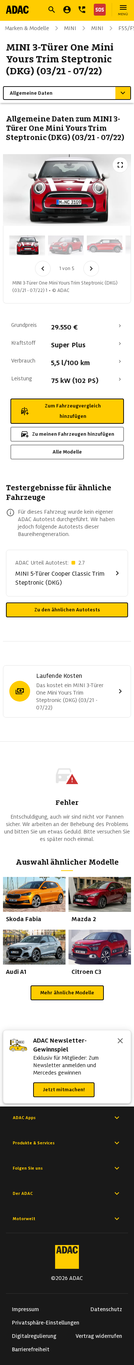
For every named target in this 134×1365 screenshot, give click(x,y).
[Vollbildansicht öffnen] (120, 165)
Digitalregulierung (34, 1336)
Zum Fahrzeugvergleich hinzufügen (73, 411)
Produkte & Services (34, 1142)
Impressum (25, 1309)
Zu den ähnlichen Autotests (67, 610)
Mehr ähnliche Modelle (67, 992)
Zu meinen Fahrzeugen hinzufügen (73, 434)
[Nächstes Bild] (91, 268)
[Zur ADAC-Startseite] (17, 10)
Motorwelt (24, 1218)
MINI (70, 28)
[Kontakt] (81, 9)
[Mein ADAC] (67, 9)
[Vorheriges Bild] (43, 268)
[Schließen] (120, 1041)
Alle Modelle (67, 452)
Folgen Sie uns (28, 1168)
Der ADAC (23, 1193)
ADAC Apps (24, 1117)
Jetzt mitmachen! (64, 1089)
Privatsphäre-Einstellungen (45, 1322)
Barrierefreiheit (31, 1349)
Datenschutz (106, 1309)
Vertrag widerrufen (99, 1336)
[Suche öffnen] (51, 9)
